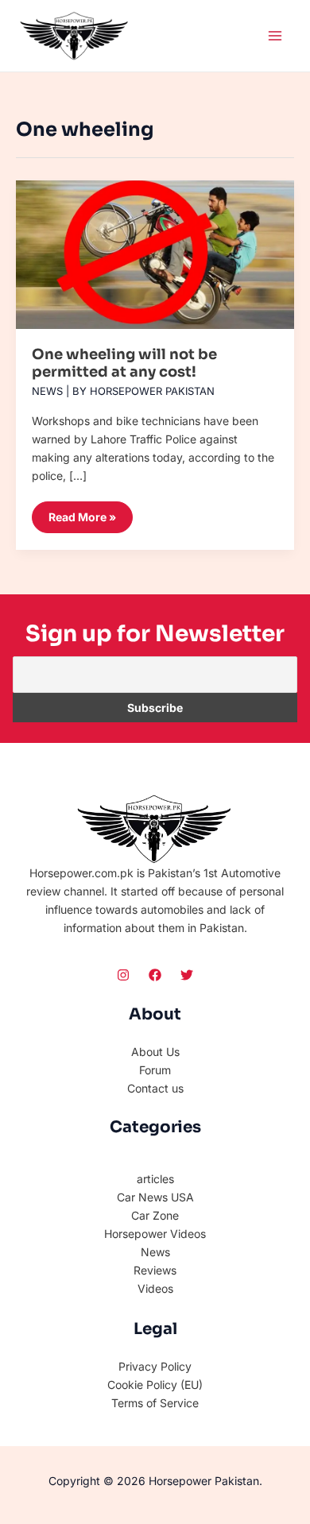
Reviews (155, 1270)
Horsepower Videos (155, 1233)
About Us (155, 1051)
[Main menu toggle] (274, 35)
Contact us (155, 1088)
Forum (155, 1070)
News (47, 391)
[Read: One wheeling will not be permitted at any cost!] (155, 249)
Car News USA (155, 1197)
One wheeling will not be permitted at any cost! (124, 363)
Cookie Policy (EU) (155, 1384)
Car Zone (155, 1215)
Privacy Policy (155, 1366)
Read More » (82, 512)
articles (155, 1179)
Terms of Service (155, 1403)
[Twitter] (186, 975)
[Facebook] (155, 975)
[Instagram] (123, 975)
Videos (155, 1288)
